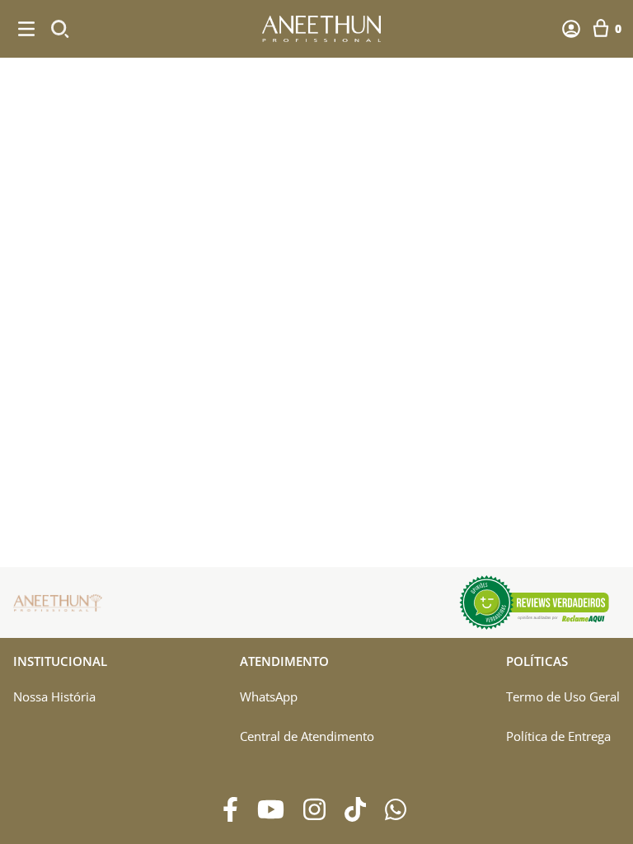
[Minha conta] (571, 29)
